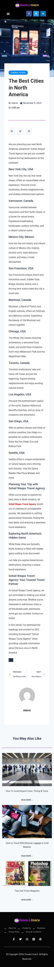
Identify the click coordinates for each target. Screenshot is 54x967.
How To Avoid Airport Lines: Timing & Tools (27, 791)
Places (22, 73)
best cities (24, 648)
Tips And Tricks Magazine (27, 891)
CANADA (14, 73)
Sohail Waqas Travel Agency (22, 504)
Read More (26, 800)
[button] (8, 13)
